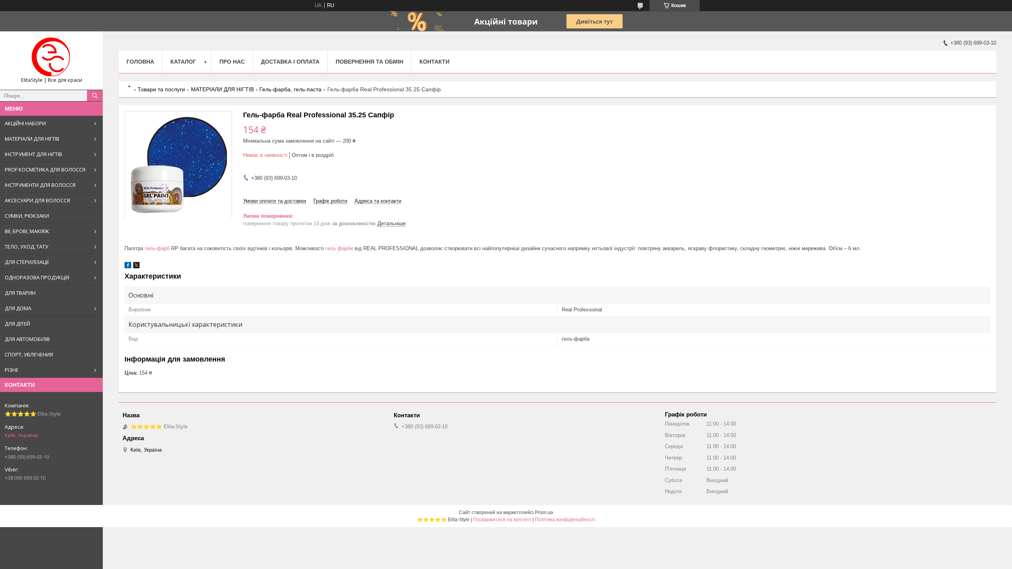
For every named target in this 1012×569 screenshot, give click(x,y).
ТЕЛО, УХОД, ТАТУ (26, 246)
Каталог (183, 61)
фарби (345, 248)
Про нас (232, 61)
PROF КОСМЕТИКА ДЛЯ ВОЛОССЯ (45, 169)
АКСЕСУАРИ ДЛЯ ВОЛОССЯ (37, 200)
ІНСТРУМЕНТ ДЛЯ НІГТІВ (33, 154)
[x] (136, 266)
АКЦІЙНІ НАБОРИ (25, 123)
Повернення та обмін (369, 61)
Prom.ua (544, 512)
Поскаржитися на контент (502, 519)
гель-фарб (157, 248)
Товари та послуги (161, 89)
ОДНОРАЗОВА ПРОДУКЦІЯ (37, 277)
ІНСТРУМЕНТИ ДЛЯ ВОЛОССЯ (40, 184)
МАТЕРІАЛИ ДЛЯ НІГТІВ (32, 138)
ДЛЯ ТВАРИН (20, 292)
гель (330, 248)
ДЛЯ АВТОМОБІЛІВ (27, 339)
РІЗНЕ (12, 369)
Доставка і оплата (290, 61)
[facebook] (128, 266)
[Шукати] (95, 96)
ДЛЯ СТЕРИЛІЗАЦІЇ (27, 262)
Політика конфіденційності (565, 519)
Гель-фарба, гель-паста (290, 89)
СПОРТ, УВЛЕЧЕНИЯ (29, 354)
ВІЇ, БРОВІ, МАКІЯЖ (27, 231)
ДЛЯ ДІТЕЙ (17, 323)
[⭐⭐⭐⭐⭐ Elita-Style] (51, 57)
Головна (140, 61)
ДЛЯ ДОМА (18, 308)
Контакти (434, 61)
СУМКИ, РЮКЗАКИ (27, 215)
